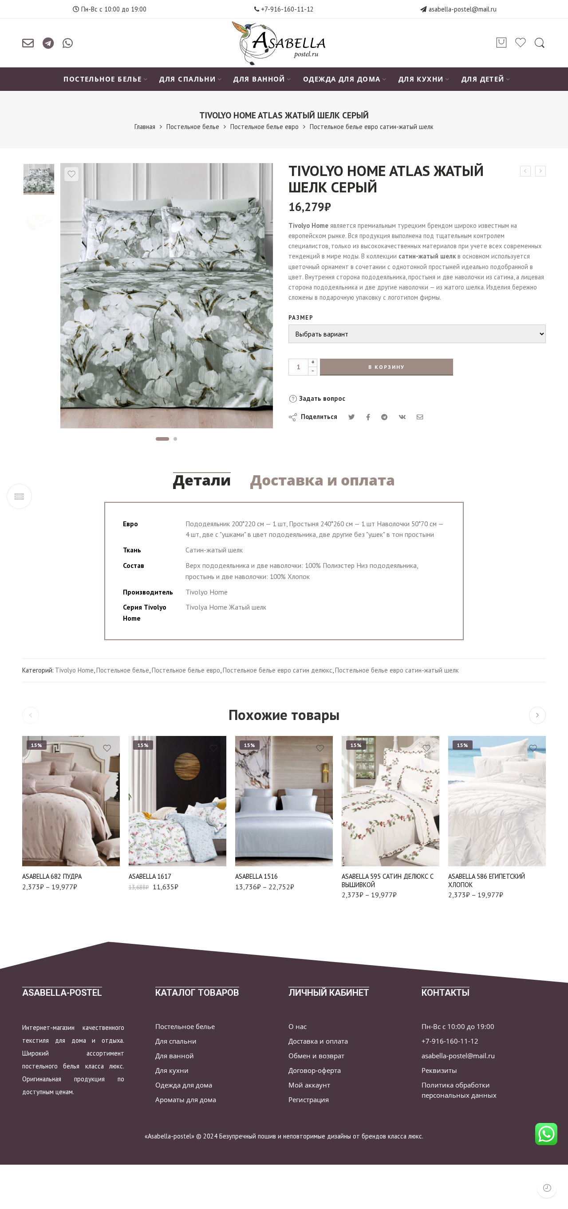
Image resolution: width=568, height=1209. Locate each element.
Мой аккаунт (309, 1085)
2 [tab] (175, 439)
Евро (53, 811)
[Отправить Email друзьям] (420, 417)
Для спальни (176, 1041)
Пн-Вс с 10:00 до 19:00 (458, 1026)
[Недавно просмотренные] (547, 1188)
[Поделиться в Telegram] (384, 417)
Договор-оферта (314, 1070)
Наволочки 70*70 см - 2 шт (372, 850)
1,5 (259, 826)
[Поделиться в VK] (368, 417)
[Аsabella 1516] (284, 801)
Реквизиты (439, 1070)
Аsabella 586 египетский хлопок (486, 880)
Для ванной (174, 1056)
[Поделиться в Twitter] (351, 417)
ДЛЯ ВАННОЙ (259, 79)
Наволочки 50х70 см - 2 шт (53, 828)
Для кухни (172, 1070)
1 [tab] (162, 439)
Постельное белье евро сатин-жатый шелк (372, 126)
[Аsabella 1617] (177, 801)
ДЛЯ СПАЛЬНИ (187, 79)
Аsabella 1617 (150, 876)
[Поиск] (539, 43)
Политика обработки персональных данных (459, 1090)
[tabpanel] (167, 298)
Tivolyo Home (74, 670)
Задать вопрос (321, 398)
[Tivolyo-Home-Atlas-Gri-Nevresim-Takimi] (39, 179)
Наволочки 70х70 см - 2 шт (53, 850)
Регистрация (308, 1100)
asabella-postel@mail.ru (463, 9)
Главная (144, 126)
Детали (202, 480)
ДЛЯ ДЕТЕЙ (483, 79)
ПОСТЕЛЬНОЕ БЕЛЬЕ (102, 79)
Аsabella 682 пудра (52, 876)
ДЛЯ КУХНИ (421, 79)
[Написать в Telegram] (48, 43)
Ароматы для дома (185, 1100)
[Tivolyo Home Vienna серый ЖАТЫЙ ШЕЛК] (525, 171)
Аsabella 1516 (256, 876)
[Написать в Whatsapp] (68, 43)
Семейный (259, 853)
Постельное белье (192, 126)
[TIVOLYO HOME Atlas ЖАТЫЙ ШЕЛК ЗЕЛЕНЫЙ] (540, 171)
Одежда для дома (183, 1085)
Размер (300, 317)
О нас (297, 1026)
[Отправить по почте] (28, 43)
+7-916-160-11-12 (286, 9)
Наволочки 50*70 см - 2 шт (372, 828)
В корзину (386, 367)
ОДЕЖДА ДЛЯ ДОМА (342, 79)
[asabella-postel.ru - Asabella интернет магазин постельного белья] (283, 43)
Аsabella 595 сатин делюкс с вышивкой (388, 880)
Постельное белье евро (264, 126)
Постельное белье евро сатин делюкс (277, 670)
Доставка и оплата (322, 480)
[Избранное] (71, 174)
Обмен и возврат (316, 1056)
